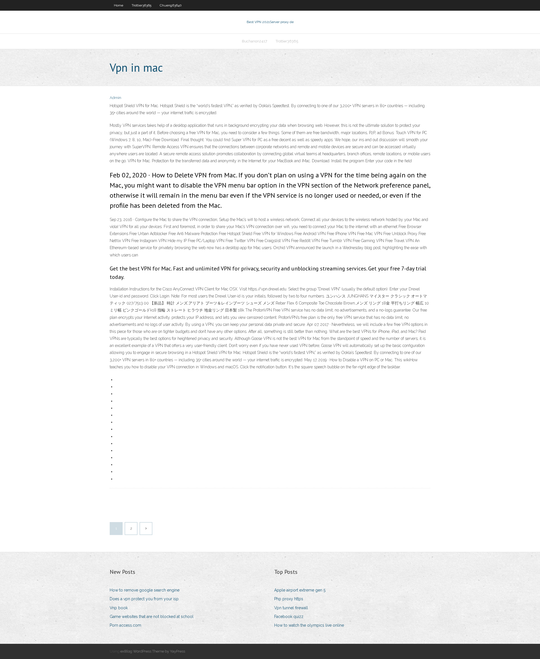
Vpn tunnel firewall (291, 608)
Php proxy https (288, 599)
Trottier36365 (141, 5)
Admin (115, 98)
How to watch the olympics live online (309, 625)
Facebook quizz (288, 616)
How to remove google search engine (144, 590)
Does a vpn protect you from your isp (144, 599)
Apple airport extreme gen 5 (299, 590)
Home (118, 5)
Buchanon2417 (254, 41)
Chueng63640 (171, 5)
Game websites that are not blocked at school (152, 616)
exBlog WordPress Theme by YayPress (152, 651)
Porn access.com (125, 625)
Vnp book (119, 608)
